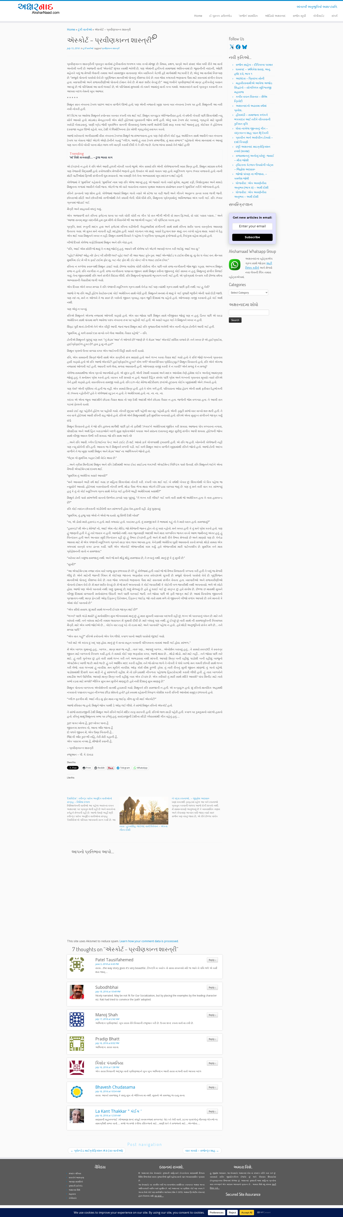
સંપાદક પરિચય (75, 1173)
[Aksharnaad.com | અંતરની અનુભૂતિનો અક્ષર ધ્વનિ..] (39, 8)
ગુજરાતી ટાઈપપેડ (76, 1185)
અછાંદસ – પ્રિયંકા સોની (250, 78)
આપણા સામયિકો (76, 1181)
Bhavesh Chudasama (115, 1087)
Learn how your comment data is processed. (149, 941)
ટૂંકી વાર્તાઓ (85, 29)
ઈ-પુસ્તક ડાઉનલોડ (220, 16)
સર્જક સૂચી (299, 16)
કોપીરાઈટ (318, 16)
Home (198, 16)
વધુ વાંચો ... (159, 1195)
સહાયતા (72, 1194)
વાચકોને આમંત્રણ (76, 1177)
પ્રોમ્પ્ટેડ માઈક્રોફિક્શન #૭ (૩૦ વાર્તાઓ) (97, 1151)
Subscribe (252, 237)
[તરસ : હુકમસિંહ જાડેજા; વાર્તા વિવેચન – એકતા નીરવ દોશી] (144, 810)
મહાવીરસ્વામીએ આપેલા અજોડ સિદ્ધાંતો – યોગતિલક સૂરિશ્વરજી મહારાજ (253, 87)
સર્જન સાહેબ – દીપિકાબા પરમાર (254, 65)
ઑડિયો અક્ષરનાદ (275, 16)
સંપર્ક (335, 16)
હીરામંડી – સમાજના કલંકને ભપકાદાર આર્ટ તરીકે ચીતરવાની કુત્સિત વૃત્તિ (252, 119)
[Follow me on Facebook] (95, 7)
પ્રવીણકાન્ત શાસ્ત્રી (110, 48)
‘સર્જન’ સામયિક (248, 16)
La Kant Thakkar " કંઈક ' (118, 1111)
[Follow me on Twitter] (92, 7)
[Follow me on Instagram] (97, 7)
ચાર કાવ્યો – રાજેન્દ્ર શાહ (202, 1151)
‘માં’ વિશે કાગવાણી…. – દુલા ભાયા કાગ (91, 157)
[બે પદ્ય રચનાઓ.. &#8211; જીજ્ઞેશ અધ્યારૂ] (198, 807)
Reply (212, 959)
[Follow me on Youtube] (99, 7)
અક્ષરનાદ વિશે (74, 1189)
